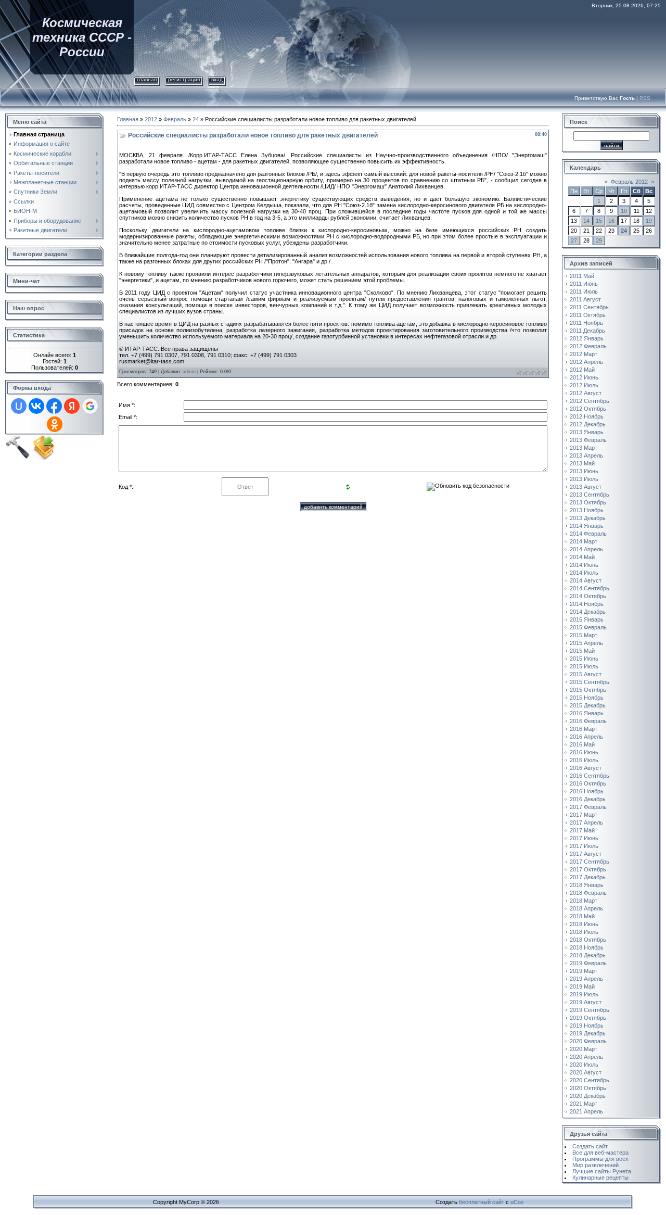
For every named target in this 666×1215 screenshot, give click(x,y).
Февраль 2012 (629, 182)
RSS (644, 98)
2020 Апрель (586, 1057)
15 (599, 221)
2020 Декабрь (588, 1096)
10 (624, 211)
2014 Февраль (588, 533)
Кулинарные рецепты (600, 1177)
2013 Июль (584, 479)
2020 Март (583, 1049)
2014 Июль (584, 572)
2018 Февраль (588, 893)
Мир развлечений (595, 1165)
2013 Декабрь (588, 518)
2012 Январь (587, 338)
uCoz (517, 1202)
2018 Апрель (586, 908)
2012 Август (585, 393)
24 (196, 119)
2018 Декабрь (588, 955)
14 (586, 221)
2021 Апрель (586, 1111)
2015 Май (582, 651)
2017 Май (582, 830)
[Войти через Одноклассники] (54, 424)
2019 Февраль (588, 963)
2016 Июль (584, 760)
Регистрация (184, 79)
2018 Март (583, 900)
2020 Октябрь (588, 1088)
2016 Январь (587, 713)
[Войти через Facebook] (54, 406)
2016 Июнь (584, 752)
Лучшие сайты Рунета (601, 1171)
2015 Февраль (588, 627)
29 (599, 240)
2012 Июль (584, 385)
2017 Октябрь (588, 869)
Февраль (174, 119)
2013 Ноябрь (587, 510)
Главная (147, 79)
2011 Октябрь (588, 315)
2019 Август (585, 1002)
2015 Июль (584, 666)
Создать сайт (590, 1146)
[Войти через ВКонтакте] (36, 406)
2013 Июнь (584, 471)
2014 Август (585, 580)
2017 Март (583, 815)
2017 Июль (584, 846)
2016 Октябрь (588, 783)
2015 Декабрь (588, 705)
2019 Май (582, 986)
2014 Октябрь (588, 596)
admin (189, 371)
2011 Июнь (584, 284)
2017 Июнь (584, 838)
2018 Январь (587, 885)
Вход (217, 79)
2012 (151, 119)
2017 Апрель (586, 822)
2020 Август (585, 1072)
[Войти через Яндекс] (72, 406)
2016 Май (582, 744)
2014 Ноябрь (587, 604)
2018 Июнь (584, 924)
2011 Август (585, 299)
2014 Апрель (586, 549)
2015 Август (585, 674)
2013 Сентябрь (589, 494)
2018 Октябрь (588, 939)
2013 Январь (587, 432)
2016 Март (583, 729)
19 (649, 221)
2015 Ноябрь (587, 697)
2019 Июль (584, 994)
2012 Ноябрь (587, 416)
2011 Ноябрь (586, 323)
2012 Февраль (588, 346)
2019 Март (583, 971)
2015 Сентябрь (589, 682)
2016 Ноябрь (587, 791)
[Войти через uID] (19, 406)
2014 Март (583, 541)
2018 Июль (584, 932)
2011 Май (582, 276)
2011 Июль (584, 291)
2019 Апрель (586, 979)
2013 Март (583, 448)
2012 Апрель (586, 362)
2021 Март (583, 1103)
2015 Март (583, 635)
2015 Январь (587, 619)
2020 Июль (584, 1064)
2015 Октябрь (588, 690)
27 (574, 240)
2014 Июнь (584, 565)
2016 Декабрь (588, 799)
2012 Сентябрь (589, 401)
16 (611, 221)
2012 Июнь (584, 377)
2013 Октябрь (588, 502)
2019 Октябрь (588, 1018)
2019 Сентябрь (589, 1010)
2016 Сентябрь (589, 776)
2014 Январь (587, 526)
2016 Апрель (586, 736)
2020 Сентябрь (589, 1080)
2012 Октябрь (588, 409)
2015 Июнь (584, 658)
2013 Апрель (586, 455)
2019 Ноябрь (587, 1025)
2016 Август (585, 768)
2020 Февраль (588, 1041)
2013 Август (585, 487)
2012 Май (582, 369)
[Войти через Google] (90, 406)
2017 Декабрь (588, 877)
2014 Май (582, 557)
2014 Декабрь (588, 612)
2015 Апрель (586, 643)
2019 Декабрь (588, 1033)
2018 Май (582, 916)
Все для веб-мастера (600, 1152)
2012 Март (583, 354)
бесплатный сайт (481, 1202)
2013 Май (582, 463)
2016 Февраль (588, 721)
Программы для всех (600, 1159)
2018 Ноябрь (587, 947)
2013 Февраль (588, 440)
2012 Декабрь (588, 424)
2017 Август (585, 854)
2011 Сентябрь (589, 307)
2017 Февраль (588, 807)
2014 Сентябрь (589, 588)
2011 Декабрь (587, 330)
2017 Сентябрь (589, 861)
